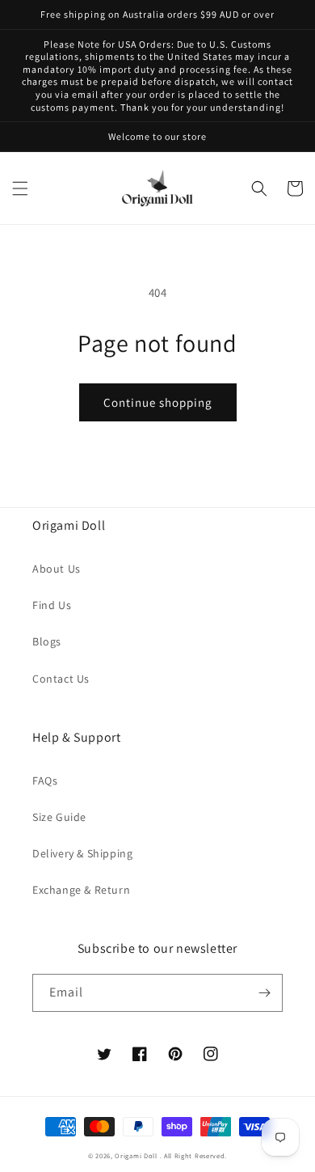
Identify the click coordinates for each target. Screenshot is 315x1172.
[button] (20, 188)
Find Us (51, 605)
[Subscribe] (264, 993)
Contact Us (61, 678)
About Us (56, 568)
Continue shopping (157, 402)
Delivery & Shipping (82, 853)
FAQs (44, 780)
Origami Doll (137, 1155)
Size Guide (59, 817)
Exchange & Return (81, 889)
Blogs (46, 641)
